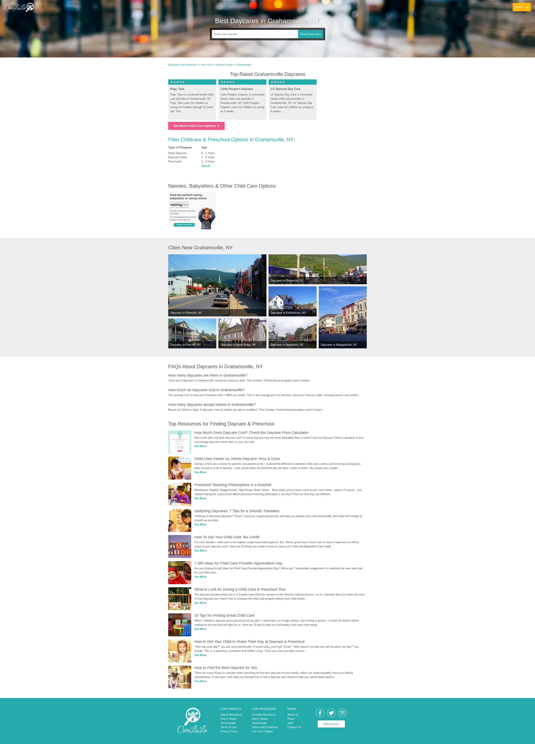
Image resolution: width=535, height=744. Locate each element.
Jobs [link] (290, 723)
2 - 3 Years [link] (208, 161)
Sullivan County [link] (224, 64)
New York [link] (206, 64)
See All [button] (205, 165)
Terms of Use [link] (228, 727)
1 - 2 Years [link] (208, 157)
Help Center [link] (331, 724)
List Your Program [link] (263, 731)
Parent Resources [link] (231, 714)
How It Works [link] (228, 718)
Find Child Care (310, 34)
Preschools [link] (175, 161)
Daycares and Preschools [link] (182, 64)
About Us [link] (293, 714)
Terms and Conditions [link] (265, 727)
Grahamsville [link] (243, 64)
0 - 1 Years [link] (208, 153)
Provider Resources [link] (264, 714)
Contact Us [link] (294, 727)
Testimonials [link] (228, 723)
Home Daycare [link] (177, 153)
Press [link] (290, 718)
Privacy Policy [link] (229, 731)
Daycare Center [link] (177, 157)
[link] (19, 7)
